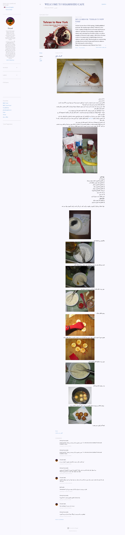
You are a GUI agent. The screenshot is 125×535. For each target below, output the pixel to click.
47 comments (82, 47)
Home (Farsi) (8, 9)
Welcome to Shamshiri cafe (64, 4)
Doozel (61, 459)
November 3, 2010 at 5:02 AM (66, 473)
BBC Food (5, 103)
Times (4, 114)
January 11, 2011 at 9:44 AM (65, 499)
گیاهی (40, 60)
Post (4, 112)
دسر (40, 58)
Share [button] (76, 47)
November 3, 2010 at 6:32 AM (66, 483)
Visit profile (10, 60)
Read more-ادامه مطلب (101, 47)
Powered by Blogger (74, 528)
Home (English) (9, 7)
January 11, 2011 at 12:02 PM (65, 516)
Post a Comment (59, 519)
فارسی (55, 8)
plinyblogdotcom (7, 110)
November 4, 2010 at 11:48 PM (66, 491)
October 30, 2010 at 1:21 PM (65, 464)
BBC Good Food (7, 105)
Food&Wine (6, 107)
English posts (49, 8)
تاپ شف (90, 118)
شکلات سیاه (5, 117)
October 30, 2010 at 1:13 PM (65, 446)
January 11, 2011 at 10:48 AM (65, 508)
